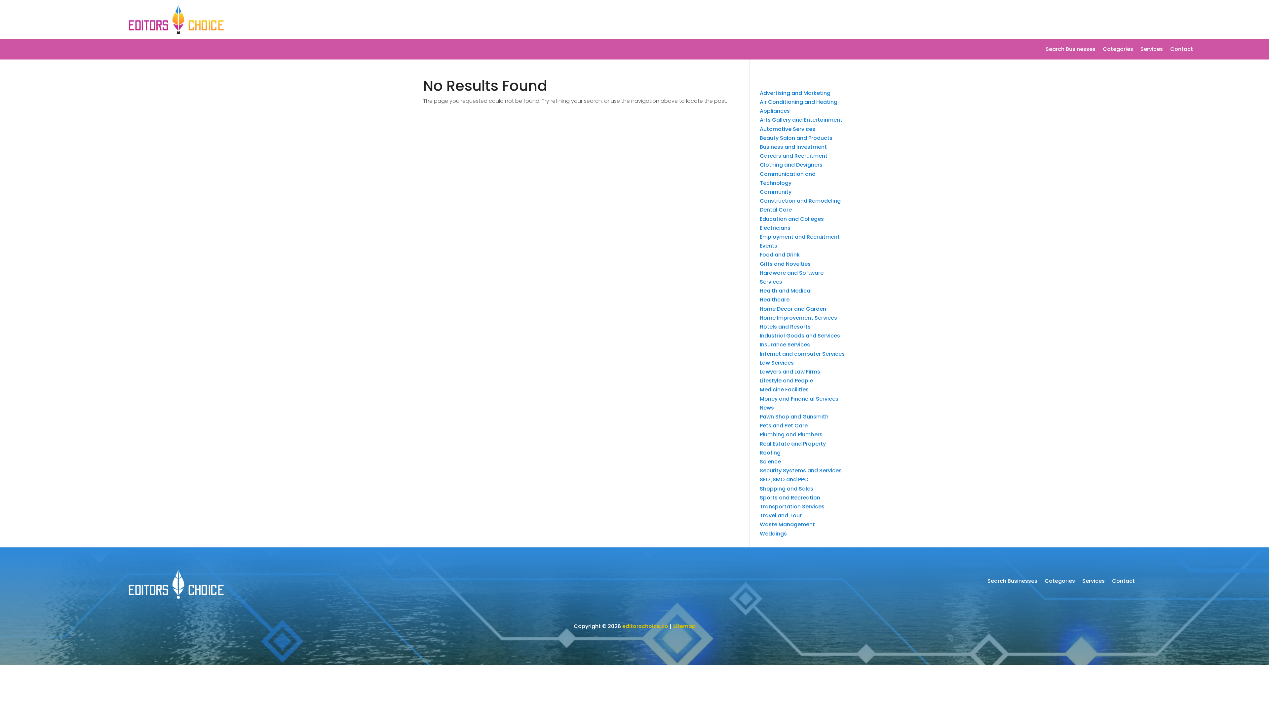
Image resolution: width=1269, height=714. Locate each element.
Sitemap (684, 626)
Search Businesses (1071, 50)
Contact (1181, 50)
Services (1151, 50)
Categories (1118, 50)
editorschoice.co (645, 626)
